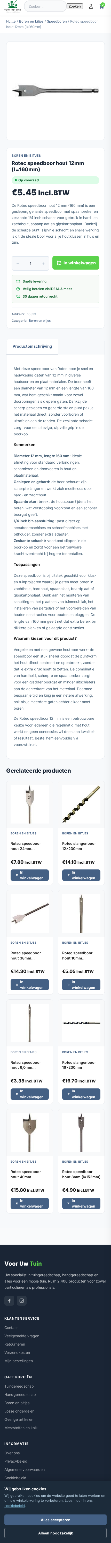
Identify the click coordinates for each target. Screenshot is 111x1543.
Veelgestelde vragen (21, 1336)
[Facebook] (9, 1301)
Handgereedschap (20, 1394)
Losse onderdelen (19, 1411)
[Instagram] (22, 1301)
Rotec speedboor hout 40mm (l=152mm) (26, 1176)
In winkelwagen (80, 262)
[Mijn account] (91, 6)
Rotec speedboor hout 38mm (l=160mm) (26, 958)
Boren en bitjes (31, 21)
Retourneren (14, 1344)
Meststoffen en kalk (21, 1427)
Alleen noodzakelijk (55, 1533)
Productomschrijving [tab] (32, 346)
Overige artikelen (18, 1419)
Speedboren (57, 21)
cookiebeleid (14, 1506)
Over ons (12, 1453)
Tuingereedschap (19, 1386)
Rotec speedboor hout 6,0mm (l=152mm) (26, 1067)
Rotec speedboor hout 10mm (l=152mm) (77, 958)
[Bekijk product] (47, 787)
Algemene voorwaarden (24, 1469)
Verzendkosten (17, 1352)
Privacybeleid (15, 1461)
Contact (11, 1327)
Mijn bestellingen (18, 1361)
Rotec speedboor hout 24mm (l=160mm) (26, 848)
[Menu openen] (12, 20)
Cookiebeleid (15, 1478)
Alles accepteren (55, 1520)
